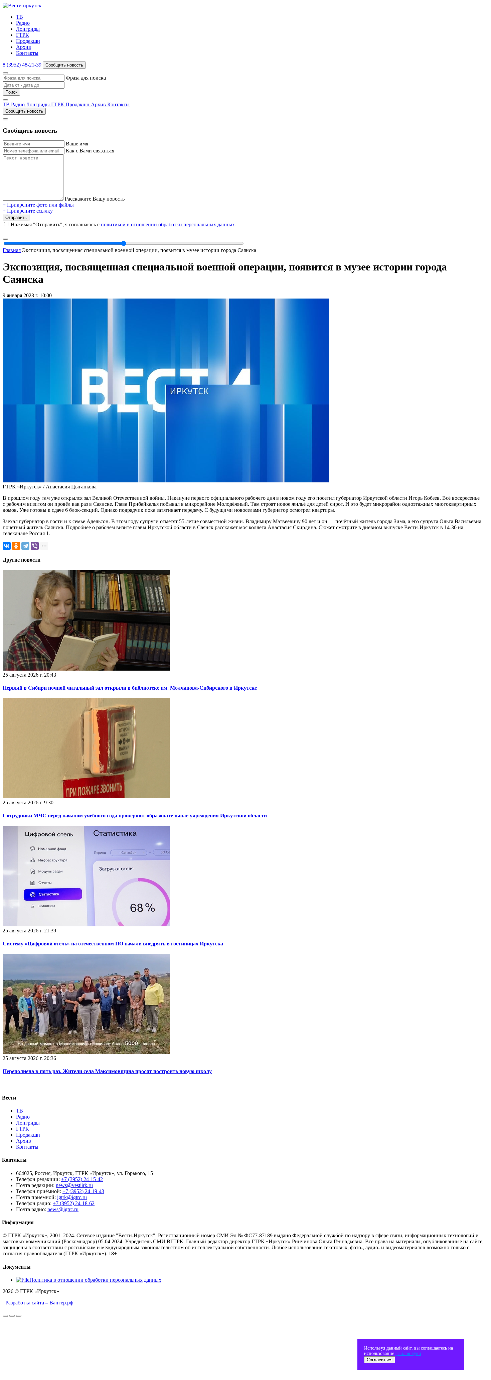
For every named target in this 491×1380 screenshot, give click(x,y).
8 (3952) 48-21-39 (22, 65)
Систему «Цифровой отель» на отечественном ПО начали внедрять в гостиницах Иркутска (113, 943)
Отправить (16, 217)
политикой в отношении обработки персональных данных (168, 224)
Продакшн (28, 41)
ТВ (19, 17)
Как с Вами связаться (90, 150)
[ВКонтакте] (7, 546)
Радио (23, 23)
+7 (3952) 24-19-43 (83, 1191)
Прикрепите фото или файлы (38, 205)
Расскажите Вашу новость (95, 199)
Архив (23, 47)
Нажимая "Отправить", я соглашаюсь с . (123, 224)
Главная (12, 250)
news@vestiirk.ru (74, 1185)
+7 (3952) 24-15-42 (82, 1179)
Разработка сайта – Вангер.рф (39, 1302)
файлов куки (408, 1353)
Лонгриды (28, 29)
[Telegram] (25, 546)
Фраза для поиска (86, 78)
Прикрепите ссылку (28, 211)
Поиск (11, 92)
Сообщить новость (64, 65)
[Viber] (35, 546)
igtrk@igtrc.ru (72, 1197)
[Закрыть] (5, 73)
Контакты (27, 53)
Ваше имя (77, 143)
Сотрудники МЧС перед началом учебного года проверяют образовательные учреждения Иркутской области (135, 815)
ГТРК (22, 35)
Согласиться (379, 1359)
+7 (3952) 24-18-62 (74, 1203)
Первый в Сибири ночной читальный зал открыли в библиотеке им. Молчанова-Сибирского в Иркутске (130, 688)
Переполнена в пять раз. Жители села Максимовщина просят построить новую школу (107, 1071)
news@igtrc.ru (62, 1209)
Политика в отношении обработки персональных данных (95, 1280)
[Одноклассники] (16, 546)
